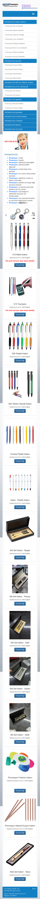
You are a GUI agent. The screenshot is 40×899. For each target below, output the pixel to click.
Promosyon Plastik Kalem (13, 74)
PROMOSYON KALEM (12, 61)
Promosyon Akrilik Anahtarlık (14, 52)
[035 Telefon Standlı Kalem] (20, 384)
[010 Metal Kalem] (20, 237)
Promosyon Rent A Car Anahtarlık (16, 48)
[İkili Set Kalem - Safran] (20, 671)
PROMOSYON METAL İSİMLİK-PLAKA (18, 82)
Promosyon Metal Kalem (13, 78)
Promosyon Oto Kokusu (13, 91)
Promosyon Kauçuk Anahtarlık (15, 57)
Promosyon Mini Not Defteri (14, 104)
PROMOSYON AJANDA (13, 99)
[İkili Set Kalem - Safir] (20, 625)
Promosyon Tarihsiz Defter (14, 108)
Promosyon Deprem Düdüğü (14, 35)
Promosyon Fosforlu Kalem (14, 69)
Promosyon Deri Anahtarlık (14, 26)
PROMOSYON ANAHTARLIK (15, 22)
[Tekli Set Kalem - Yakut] (20, 854)
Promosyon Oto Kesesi (12, 95)
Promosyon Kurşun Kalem (13, 65)
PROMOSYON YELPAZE (13, 129)
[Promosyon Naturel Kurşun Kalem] (20, 810)
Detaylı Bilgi (20, 265)
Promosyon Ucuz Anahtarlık (14, 39)
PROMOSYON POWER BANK (15, 116)
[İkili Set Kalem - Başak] (20, 531)
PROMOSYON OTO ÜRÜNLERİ (16, 87)
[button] (5, 214)
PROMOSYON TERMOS (13, 121)
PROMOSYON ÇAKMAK (13, 112)
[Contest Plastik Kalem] (20, 434)
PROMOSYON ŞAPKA (12, 125)
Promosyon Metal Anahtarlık (14, 30)
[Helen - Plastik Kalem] (20, 482)
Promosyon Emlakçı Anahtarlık (15, 43)
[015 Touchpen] (20, 286)
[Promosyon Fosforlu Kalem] (20, 761)
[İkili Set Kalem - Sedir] (20, 717)
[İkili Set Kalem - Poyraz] (20, 579)
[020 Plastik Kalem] (20, 336)
